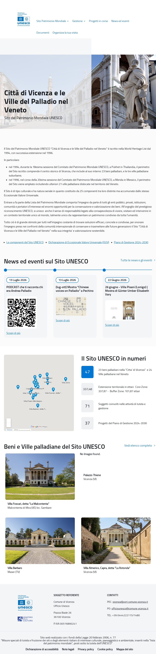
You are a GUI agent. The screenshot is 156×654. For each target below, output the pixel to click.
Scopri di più (13, 333)
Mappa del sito (124, 649)
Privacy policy (86, 649)
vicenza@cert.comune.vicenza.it (130, 601)
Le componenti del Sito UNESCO (25, 242)
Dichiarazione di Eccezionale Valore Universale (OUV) (78, 242)
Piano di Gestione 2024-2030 (131, 242)
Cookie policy (105, 649)
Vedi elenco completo (138, 445)
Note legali (68, 649)
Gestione (77, 21)
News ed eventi (120, 21)
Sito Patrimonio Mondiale (51, 21)
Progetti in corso (98, 21)
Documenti (42, 32)
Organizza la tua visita (65, 32)
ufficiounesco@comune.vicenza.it (130, 608)
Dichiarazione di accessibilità (42, 649)
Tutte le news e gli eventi (136, 260)
